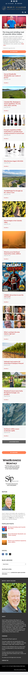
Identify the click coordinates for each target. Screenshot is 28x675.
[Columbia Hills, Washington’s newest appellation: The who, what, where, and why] (14, 92)
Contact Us (5, 660)
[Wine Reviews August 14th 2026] (14, 150)
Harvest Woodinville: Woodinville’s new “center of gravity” (12, 75)
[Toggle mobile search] (22, 12)
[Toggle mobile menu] (25, 12)
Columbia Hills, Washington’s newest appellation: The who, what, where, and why (12, 103)
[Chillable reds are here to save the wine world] (14, 276)
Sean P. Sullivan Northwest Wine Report (17, 666)
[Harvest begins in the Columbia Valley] (14, 209)
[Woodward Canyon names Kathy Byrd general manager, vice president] (14, 379)
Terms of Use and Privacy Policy (20, 669)
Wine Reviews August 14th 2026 (13, 161)
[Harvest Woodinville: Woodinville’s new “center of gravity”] (14, 63)
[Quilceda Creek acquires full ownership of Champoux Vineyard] (14, 350)
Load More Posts (14, 441)
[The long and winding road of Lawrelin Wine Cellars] (14, 23)
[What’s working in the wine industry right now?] (14, 317)
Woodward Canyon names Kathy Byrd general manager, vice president (13, 392)
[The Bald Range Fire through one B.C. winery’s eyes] (14, 178)
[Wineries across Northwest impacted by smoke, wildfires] (14, 239)
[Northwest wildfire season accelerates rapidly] (14, 414)
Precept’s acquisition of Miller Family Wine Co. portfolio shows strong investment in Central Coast (14, 131)
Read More (6, 82)
